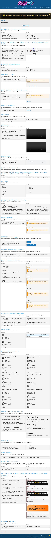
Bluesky (17, 172)
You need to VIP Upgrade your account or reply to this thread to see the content (37, 508)
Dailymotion (22, 172)
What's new (23, 7)
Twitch (19, 173)
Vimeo (24, 173)
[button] (11, 7)
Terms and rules (32, 535)
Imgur (37, 172)
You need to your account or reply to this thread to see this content (37, 483)
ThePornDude (16, 7)
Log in (32, 80)
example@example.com (31, 86)
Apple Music (11, 172)
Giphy (34, 172)
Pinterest (42, 172)
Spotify (9, 173)
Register (8, 9)
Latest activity (3, 9)
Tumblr (16, 173)
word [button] (42, 254)
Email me (28, 101)
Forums (8, 7)
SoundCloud (4, 173)
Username (28, 110)
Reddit (45, 172)
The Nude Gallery (33, 7)
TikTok (12, 173)
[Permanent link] (39, 417)
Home (3, 7)
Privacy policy (39, 535)
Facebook (27, 172)
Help (44, 535)
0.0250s (41, 536)
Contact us (26, 535)
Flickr (31, 172)
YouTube (28, 173)
